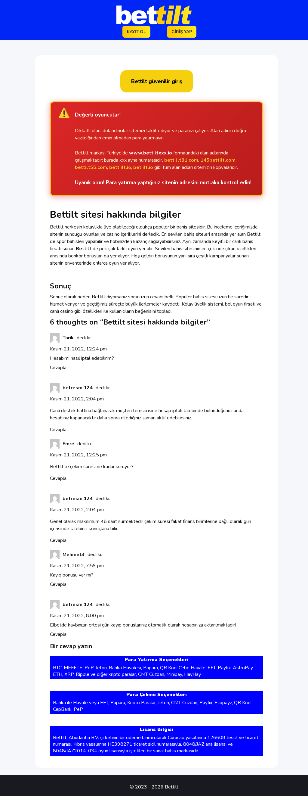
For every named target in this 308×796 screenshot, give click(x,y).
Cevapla (58, 367)
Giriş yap (181, 32)
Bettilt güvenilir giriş (156, 81)
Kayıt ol (136, 32)
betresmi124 (78, 387)
